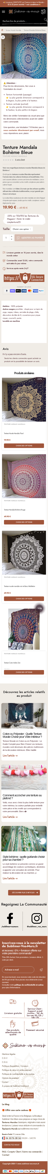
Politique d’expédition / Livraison (15, 1066)
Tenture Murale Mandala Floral (13, 433)
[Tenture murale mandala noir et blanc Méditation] (24, 553)
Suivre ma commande (31, 1151)
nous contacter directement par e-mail (21, 130)
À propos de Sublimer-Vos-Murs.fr (15, 1086)
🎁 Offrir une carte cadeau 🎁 (16, 1110)
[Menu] (6, 12)
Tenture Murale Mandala (13, 30)
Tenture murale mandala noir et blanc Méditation (19, 586)
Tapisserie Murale (9, 1128)
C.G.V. (5, 1058)
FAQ (4, 1151)
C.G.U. (5, 1062)
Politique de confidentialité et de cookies (18, 1074)
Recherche (46, 20)
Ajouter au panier (32, 237)
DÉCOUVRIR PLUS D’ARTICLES (23, 892)
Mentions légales (8, 1054)
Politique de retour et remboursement (16, 1070)
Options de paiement (10, 1078)
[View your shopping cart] (43, 13)
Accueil (2, 30)
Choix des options (24, 446)
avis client (20, 159)
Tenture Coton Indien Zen (12, 663)
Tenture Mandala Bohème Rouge (14, 510)
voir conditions (32, 4)
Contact (5, 1082)
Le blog (5, 1104)
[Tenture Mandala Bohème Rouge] (24, 476)
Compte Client (14, 1151)
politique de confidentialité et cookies (28, 984)
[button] (3, 37)
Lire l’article (9, 755)
